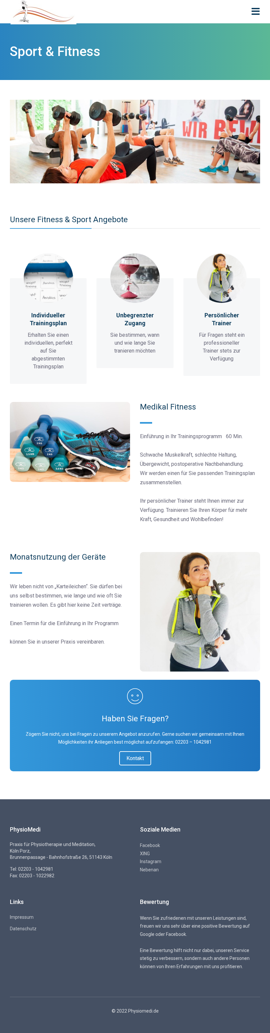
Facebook (150, 845)
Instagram (150, 861)
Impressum (22, 917)
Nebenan (149, 869)
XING (145, 853)
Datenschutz (23, 928)
